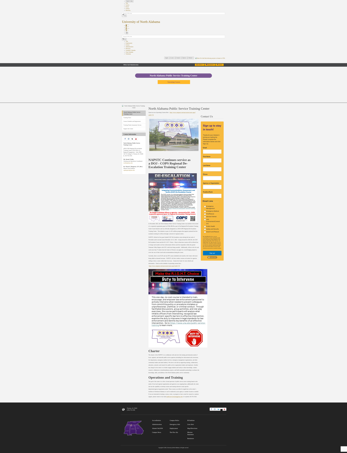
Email (205, 147)
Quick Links (129, 1)
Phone (205, 174)
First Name (206, 156)
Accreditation (156, 420)
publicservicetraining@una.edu (174, 396)
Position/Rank (208, 192)
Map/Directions (192, 428)
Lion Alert (190, 424)
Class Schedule (129, 52)
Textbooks (128, 54)
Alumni (190, 58)
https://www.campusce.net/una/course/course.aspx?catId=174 (164, 266)
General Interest (211, 216)
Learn (172, 58)
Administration (129, 46)
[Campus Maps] (134, 427)
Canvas (127, 5)
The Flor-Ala (174, 432)
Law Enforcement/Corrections (213, 221)
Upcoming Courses (174, 82)
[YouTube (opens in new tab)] (224, 409)
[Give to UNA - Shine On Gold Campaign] (213, 420)
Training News (127, 117)
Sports (184, 58)
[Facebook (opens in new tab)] (211, 409)
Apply (167, 58)
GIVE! (220, 64)
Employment (129, 43)
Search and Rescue (212, 232)
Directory (128, 10)
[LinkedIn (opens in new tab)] (218, 409)
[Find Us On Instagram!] (128, 138)
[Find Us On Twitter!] (132, 138)
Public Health (210, 226)
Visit (127, 3)
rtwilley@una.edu (128, 163)
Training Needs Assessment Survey (132, 125)
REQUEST (211, 64)
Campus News (156, 432)
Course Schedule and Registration (132, 121)
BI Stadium (190, 420)
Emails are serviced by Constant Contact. (212, 248)
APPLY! (200, 64)
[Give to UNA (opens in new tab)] (210, 60)
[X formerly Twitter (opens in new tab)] (221, 408)
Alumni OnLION (157, 428)
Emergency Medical (212, 211)
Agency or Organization (211, 183)
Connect (178, 58)
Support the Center (128, 128)
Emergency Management (210, 207)
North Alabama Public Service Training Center (132, 113)
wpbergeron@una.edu (129, 170)
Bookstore (190, 438)
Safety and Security (212, 229)
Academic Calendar (131, 50)
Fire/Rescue (210, 214)
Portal (127, 6)
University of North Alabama (141, 22)
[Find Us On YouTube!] (136, 138)
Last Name (206, 165)
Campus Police (174, 420)
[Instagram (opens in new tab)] (215, 409)
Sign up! (212, 253)
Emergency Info (175, 424)
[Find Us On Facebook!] (125, 138)
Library (127, 8)
